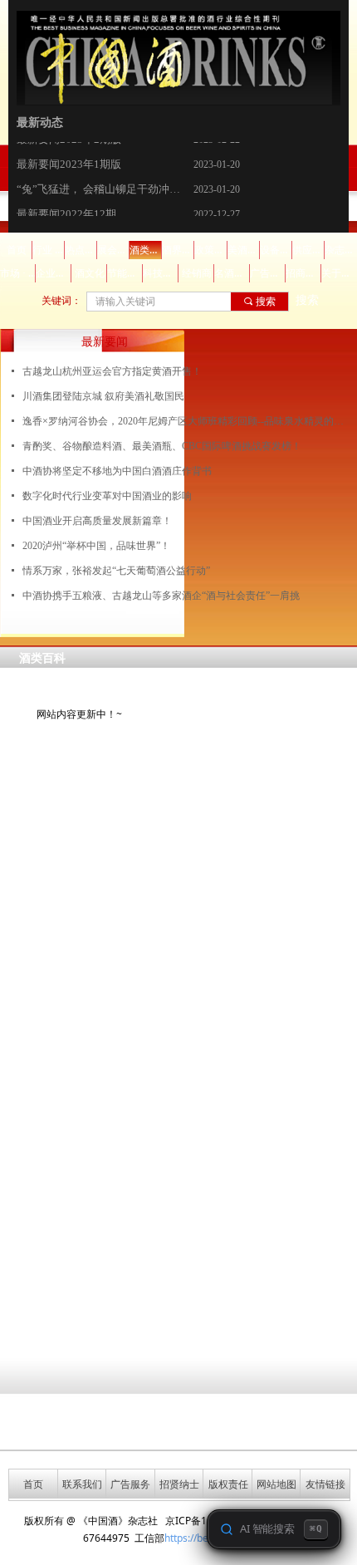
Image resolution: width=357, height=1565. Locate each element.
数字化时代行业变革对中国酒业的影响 (107, 496)
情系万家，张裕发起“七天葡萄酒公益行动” (116, 570)
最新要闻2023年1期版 (69, 161)
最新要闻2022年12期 (66, 211)
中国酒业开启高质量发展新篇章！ (97, 521)
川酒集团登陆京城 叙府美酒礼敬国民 (103, 396)
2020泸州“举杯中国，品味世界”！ (96, 546)
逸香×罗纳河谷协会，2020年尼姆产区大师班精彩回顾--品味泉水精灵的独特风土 (185, 421)
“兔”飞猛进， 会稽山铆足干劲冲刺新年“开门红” (102, 186)
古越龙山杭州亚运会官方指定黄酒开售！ (112, 371)
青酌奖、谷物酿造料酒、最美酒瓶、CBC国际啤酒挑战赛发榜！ (161, 446)
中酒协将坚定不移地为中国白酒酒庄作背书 (117, 471)
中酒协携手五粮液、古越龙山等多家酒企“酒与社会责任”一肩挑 (161, 595)
